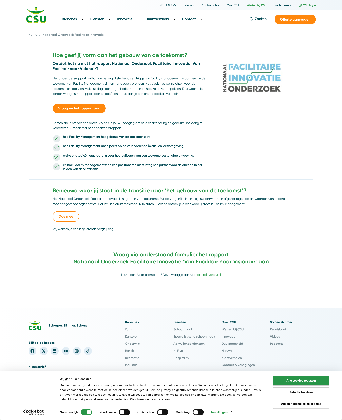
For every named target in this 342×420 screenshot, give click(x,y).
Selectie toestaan (301, 392)
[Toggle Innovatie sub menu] (138, 19)
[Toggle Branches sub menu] (82, 19)
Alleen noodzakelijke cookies (301, 403)
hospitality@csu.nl (208, 275)
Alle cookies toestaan (301, 380)
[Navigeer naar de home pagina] (36, 15)
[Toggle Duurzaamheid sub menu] (174, 19)
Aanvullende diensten (189, 343)
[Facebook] (32, 351)
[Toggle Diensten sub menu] (109, 19)
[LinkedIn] (55, 351)
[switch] (124, 412)
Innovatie (228, 336)
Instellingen (219, 412)
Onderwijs (132, 343)
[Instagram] (77, 351)
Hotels (129, 351)
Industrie (131, 365)
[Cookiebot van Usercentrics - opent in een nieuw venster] (33, 412)
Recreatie (132, 358)
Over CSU (229, 322)
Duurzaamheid (232, 343)
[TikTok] (88, 351)
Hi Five (178, 351)
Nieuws (227, 351)
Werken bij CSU (233, 329)
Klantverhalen (232, 358)
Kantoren (131, 336)
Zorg (128, 329)
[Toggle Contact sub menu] (201, 19)
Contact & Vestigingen (238, 365)
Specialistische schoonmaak (194, 336)
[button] (295, 19)
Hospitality (181, 358)
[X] (44, 351)
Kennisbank (278, 329)
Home (32, 34)
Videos (275, 336)
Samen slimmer (281, 322)
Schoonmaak (183, 329)
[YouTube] (66, 351)
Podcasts (276, 343)
